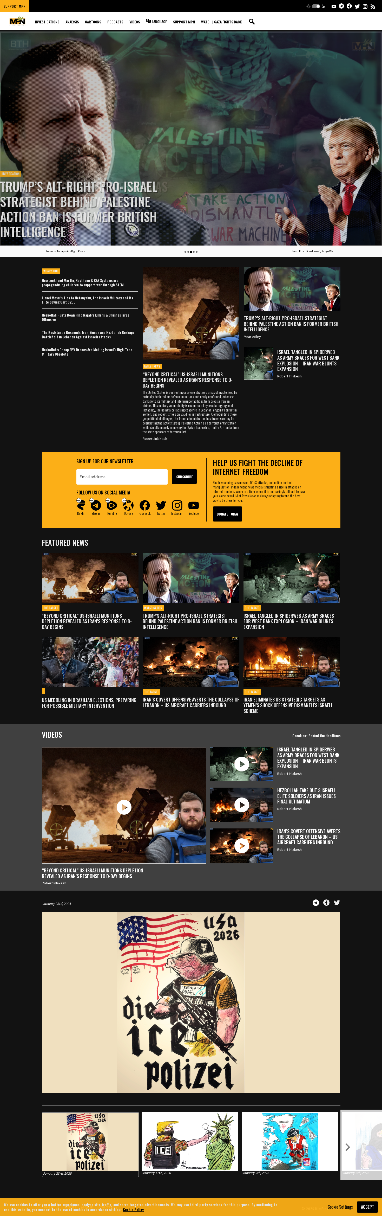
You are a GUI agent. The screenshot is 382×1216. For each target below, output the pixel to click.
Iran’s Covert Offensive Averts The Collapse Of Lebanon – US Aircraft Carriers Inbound (191, 702)
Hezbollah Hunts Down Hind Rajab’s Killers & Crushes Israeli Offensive (86, 317)
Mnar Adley (252, 336)
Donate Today (227, 514)
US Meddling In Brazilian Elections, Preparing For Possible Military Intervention (89, 703)
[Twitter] (337, 902)
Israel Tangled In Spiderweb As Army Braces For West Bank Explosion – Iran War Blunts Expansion (84, 209)
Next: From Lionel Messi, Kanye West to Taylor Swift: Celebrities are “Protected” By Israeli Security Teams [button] (314, 251)
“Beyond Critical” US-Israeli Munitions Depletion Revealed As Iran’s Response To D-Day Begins (188, 380)
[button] (316, 6)
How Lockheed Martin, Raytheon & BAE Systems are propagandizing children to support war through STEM (83, 282)
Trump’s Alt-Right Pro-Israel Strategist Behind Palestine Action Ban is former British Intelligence (291, 324)
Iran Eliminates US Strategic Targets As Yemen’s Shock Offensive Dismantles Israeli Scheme (287, 705)
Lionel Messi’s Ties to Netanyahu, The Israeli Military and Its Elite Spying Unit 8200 (87, 300)
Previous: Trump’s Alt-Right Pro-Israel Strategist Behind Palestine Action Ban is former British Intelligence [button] (67, 251)
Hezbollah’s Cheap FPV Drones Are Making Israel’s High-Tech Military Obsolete (87, 352)
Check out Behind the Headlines (316, 735)
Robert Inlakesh (155, 438)
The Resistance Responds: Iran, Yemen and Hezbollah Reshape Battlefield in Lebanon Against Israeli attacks (88, 334)
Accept (367, 1207)
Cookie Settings (340, 1207)
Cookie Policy (133, 1209)
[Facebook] (326, 902)
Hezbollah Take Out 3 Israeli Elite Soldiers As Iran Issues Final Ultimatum (306, 796)
